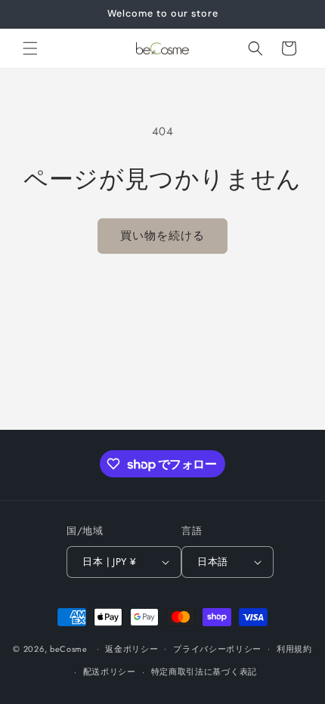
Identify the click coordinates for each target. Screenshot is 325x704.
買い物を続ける (162, 235)
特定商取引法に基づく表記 (204, 671)
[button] (30, 48)
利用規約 (294, 649)
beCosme (69, 648)
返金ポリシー (131, 649)
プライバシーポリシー (217, 649)
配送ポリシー (109, 671)
